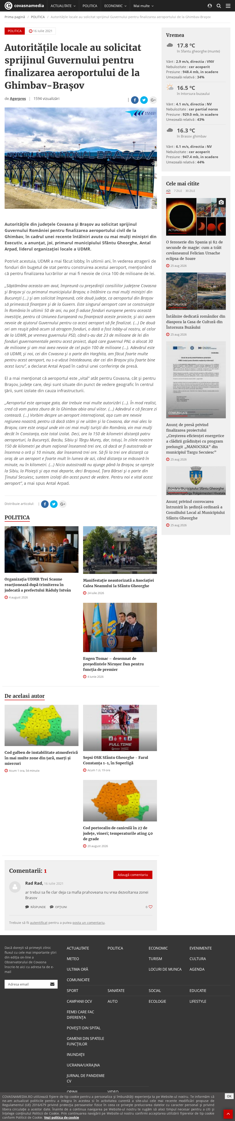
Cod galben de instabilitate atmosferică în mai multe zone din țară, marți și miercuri (41, 758)
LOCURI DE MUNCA (165, 969)
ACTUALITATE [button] (62, 5)
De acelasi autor (25, 696)
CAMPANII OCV (79, 1001)
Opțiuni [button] (60, 907)
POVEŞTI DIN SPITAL (84, 1027)
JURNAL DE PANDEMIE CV (86, 1078)
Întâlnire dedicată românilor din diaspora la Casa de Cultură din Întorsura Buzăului (195, 322)
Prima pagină (15, 17)
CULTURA (198, 958)
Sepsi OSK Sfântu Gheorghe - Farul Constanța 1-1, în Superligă (115, 760)
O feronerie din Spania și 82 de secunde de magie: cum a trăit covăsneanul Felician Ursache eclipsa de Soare (194, 250)
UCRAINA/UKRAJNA (83, 1065)
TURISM (155, 958)
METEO (73, 958)
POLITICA (90, 5)
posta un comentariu (89, 922)
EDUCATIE (198, 990)
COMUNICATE (177, 413)
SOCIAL (155, 990)
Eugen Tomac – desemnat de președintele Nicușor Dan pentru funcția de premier (113, 664)
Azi (168, 191)
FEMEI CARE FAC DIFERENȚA (80, 1014)
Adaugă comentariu (133, 875)
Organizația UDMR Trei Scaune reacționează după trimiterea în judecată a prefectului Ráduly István (38, 584)
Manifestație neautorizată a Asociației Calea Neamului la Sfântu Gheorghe (118, 583)
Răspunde (38, 907)
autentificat (39, 922)
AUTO (113, 1001)
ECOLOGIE (157, 1001)
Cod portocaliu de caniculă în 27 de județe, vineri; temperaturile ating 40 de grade (118, 833)
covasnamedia (28, 5)
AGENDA (197, 969)
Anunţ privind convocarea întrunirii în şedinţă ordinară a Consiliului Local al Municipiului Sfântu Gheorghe (195, 509)
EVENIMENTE (201, 948)
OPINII (72, 1091)
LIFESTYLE (198, 1001)
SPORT (72, 990)
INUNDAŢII (75, 1054)
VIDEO (113, 1091)
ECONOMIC (158, 948)
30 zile (190, 191)
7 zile (178, 191)
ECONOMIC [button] (113, 5)
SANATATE (116, 990)
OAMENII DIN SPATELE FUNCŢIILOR (85, 1041)
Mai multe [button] (142, 5)
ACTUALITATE (177, 230)
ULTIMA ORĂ (77, 969)
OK (229, 1096)
